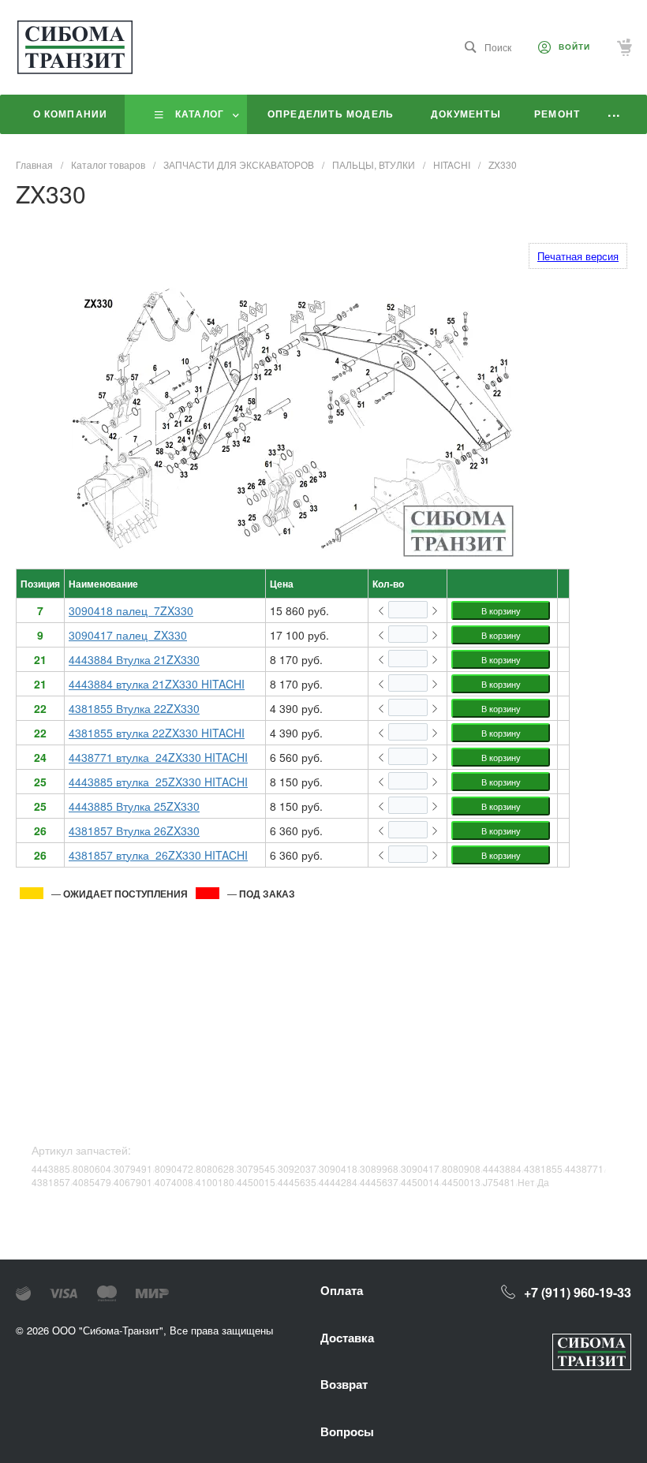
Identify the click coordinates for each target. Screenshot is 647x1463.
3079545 (256, 1168)
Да (543, 1182)
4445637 (379, 1182)
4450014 (420, 1182)
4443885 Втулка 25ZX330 (134, 806)
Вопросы (347, 1431)
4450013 (461, 1182)
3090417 (420, 1168)
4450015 (256, 1182)
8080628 (215, 1168)
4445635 (297, 1182)
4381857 (51, 1182)
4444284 (338, 1182)
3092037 (297, 1168)
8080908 (461, 1168)
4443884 (502, 1168)
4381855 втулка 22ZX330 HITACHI (157, 733)
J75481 (499, 1182)
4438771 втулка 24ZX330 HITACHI (158, 757)
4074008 (174, 1182)
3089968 (379, 1168)
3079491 (133, 1168)
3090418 (338, 1168)
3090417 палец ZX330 (128, 635)
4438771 (584, 1168)
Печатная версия (578, 255)
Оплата (341, 1290)
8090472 (174, 1168)
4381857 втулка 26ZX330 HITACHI (158, 855)
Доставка (347, 1337)
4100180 (215, 1182)
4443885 (51, 1168)
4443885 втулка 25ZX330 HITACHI (158, 781)
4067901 (133, 1182)
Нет (526, 1182)
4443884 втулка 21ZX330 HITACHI (157, 684)
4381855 (543, 1168)
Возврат (344, 1384)
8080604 (92, 1168)
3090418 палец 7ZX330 (131, 610)
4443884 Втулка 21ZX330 (134, 659)
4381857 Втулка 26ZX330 (134, 830)
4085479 (92, 1182)
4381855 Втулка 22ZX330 (134, 708)
